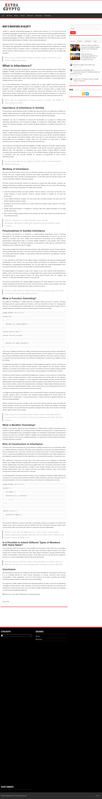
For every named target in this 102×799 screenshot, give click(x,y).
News (10, 15)
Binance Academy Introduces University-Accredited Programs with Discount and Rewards (90, 47)
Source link (5, 601)
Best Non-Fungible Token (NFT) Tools (84, 65)
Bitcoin (16, 15)
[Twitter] (87, 93)
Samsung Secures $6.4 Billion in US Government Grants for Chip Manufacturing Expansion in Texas (85, 72)
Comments (88, 41)
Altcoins (22, 15)
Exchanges (38, 15)
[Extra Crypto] (11, 6)
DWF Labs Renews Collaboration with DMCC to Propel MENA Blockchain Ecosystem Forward (89, 56)
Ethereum (30, 15)
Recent (73, 41)
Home (3, 15)
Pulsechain (47, 15)
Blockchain (39, 639)
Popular (79, 41)
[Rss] (83, 93)
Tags (95, 41)
